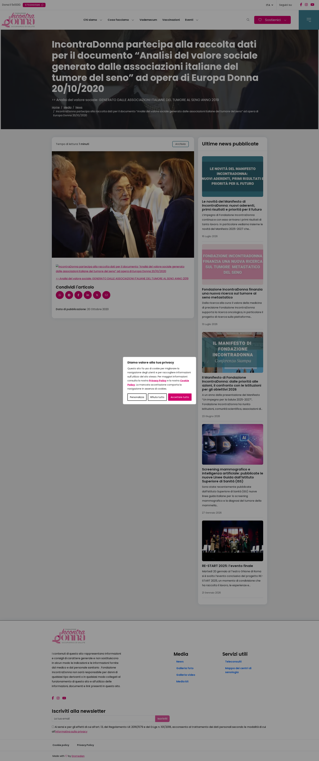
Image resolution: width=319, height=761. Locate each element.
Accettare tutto (180, 397)
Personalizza (137, 397)
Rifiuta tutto (157, 397)
